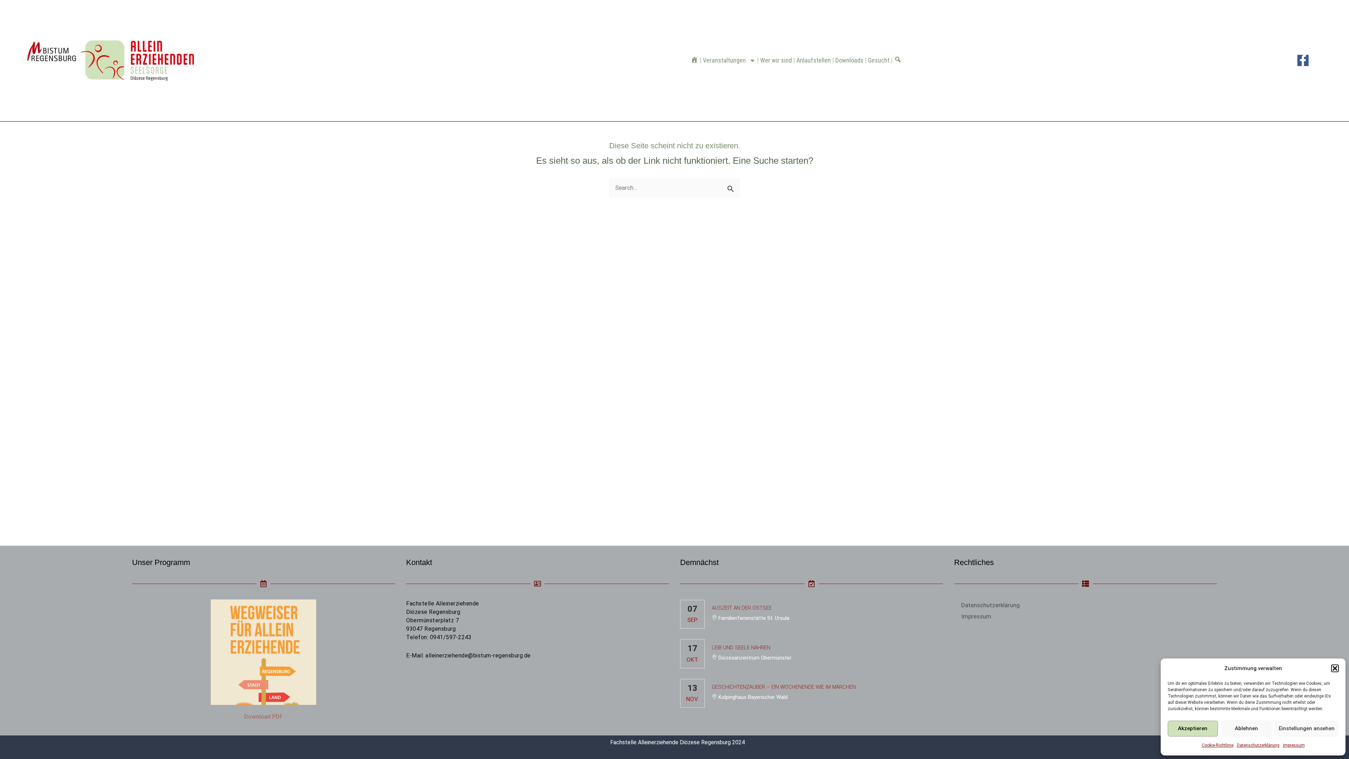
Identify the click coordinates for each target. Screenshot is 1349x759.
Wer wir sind (776, 60)
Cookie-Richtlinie (1217, 745)
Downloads (849, 60)
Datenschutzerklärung (1258, 745)
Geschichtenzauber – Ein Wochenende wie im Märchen (784, 687)
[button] (1334, 668)
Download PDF (263, 716)
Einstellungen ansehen (1307, 728)
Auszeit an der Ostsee (742, 608)
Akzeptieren (1192, 728)
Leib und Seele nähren (741, 647)
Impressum (1294, 745)
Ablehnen (1246, 728)
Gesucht (878, 60)
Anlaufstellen (813, 60)
